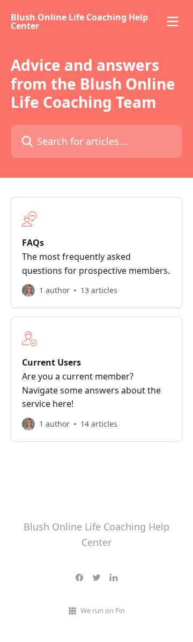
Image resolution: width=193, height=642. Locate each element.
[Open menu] (172, 21)
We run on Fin (102, 610)
